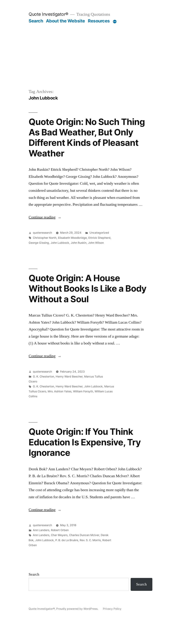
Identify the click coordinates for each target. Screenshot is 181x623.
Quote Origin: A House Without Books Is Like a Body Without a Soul (87, 288)
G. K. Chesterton (43, 376)
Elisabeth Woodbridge (72, 237)
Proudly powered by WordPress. (77, 608)
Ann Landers (41, 530)
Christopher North (44, 237)
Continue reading (45, 217)
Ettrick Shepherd (99, 237)
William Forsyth (83, 391)
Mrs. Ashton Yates (59, 391)
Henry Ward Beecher (69, 376)
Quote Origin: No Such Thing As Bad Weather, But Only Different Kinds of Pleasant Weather (87, 137)
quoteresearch (42, 232)
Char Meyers (59, 535)
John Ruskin (78, 242)
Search (36, 21)
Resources (99, 21)
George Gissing (39, 242)
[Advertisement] (90, 50)
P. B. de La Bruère (66, 540)
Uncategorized (99, 232)
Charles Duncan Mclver (84, 535)
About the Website (65, 21)
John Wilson (96, 242)
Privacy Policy (112, 608)
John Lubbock (60, 242)
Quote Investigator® (48, 14)
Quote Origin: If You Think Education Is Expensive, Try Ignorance (85, 442)
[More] (115, 21)
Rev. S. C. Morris (90, 540)
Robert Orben (60, 530)
